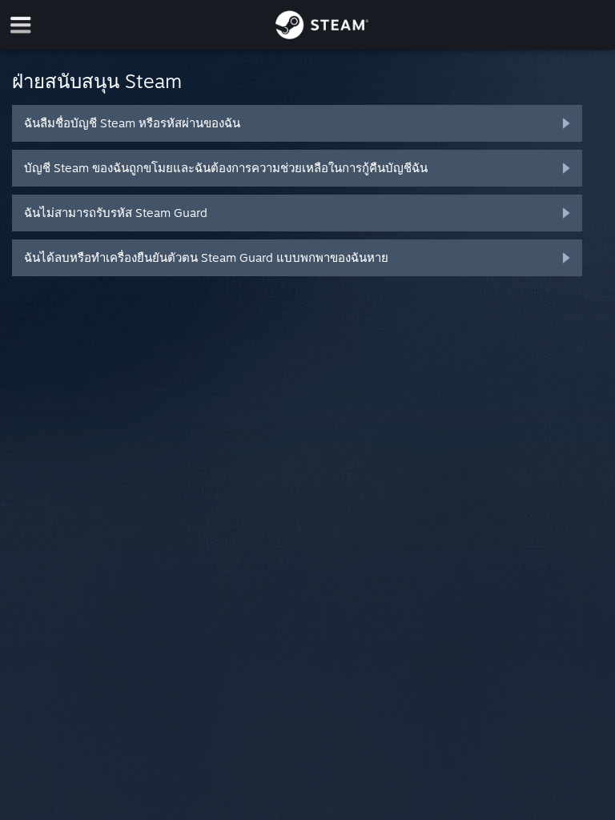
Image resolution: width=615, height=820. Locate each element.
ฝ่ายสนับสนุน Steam (97, 81)
